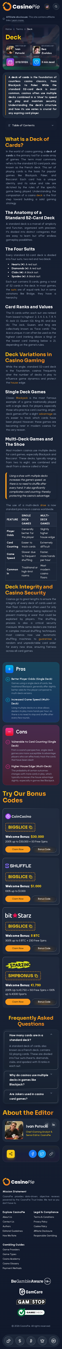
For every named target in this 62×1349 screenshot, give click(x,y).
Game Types (9, 1254)
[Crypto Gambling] (31, 1341)
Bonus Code (44, 849)
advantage (46, 413)
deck (39, 89)
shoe (43, 505)
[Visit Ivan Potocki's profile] (14, 1130)
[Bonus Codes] (19, 1341)
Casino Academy (11, 1258)
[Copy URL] (51, 1154)
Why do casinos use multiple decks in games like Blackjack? (28, 1079)
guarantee (45, 638)
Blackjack (14, 85)
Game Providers (11, 1249)
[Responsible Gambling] (53, 1341)
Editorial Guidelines (13, 1231)
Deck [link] (29, 29)
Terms (19, 29)
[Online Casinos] (8, 1341)
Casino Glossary (11, 1263)
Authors (7, 1226)
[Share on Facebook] (33, 1154)
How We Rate (9, 1235)
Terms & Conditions (44, 1217)
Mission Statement (14, 1191)
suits (13, 289)
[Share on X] (42, 1154)
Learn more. (18, 20)
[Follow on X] (47, 1125)
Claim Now (18, 849)
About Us (7, 1217)
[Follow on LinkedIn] (54, 1125)
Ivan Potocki (37, 1126)
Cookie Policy (40, 1226)
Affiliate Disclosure (43, 1231)
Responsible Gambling (45, 1235)
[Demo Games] (42, 1341)
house (14, 382)
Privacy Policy (40, 1221)
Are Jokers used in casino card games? (26, 1096)
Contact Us (8, 1221)
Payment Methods (12, 1268)
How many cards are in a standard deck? (26, 1037)
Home (8, 29)
